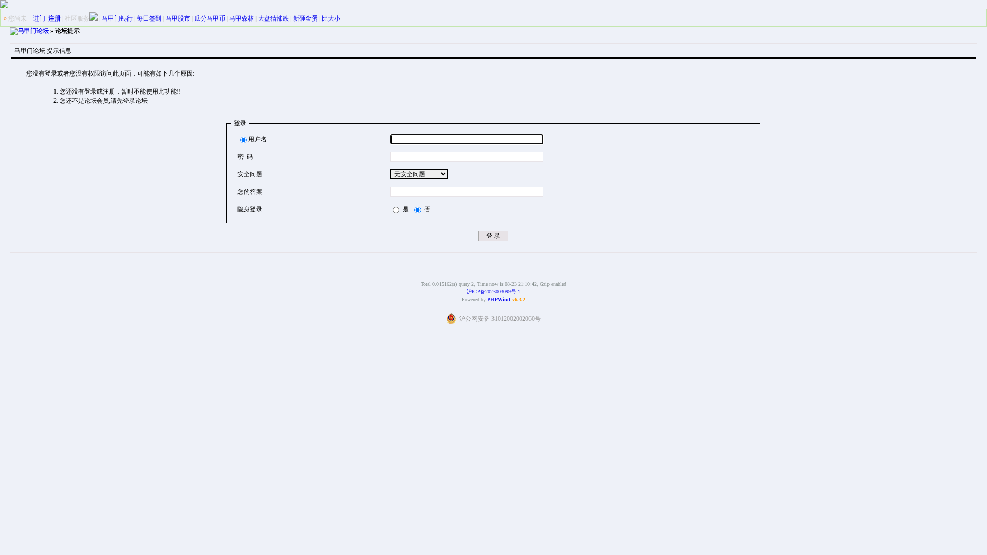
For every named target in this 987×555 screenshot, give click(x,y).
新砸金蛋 (305, 18)
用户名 (257, 139)
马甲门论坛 (33, 30)
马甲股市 (178, 18)
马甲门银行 (117, 18)
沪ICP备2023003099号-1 (493, 291)
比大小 (331, 18)
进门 (39, 18)
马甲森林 (241, 18)
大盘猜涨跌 (273, 18)
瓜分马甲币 (209, 18)
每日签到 (149, 18)
